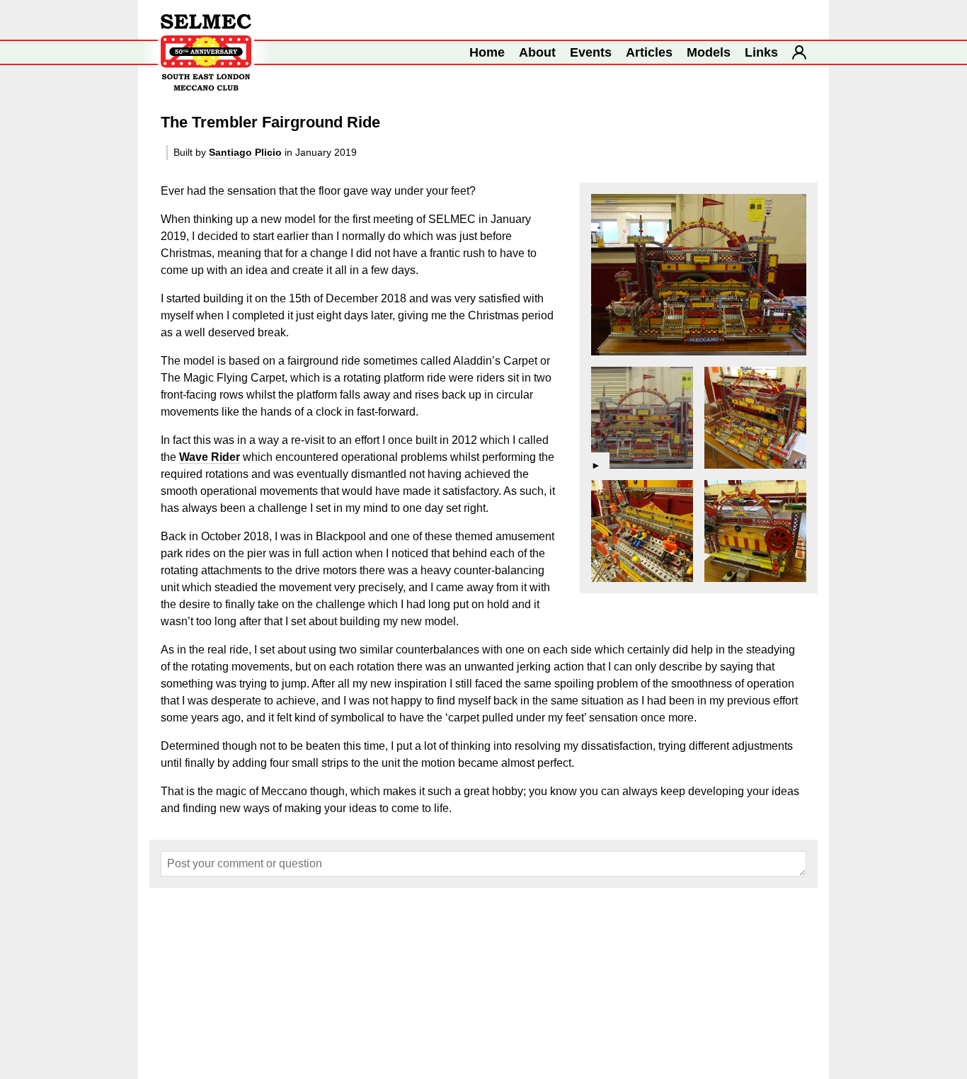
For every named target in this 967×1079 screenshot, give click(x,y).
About (537, 52)
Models (709, 52)
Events (591, 52)
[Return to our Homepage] (206, 52)
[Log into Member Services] (799, 52)
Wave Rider (209, 457)
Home (487, 52)
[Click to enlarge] (698, 274)
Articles (649, 52)
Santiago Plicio (245, 152)
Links (761, 52)
